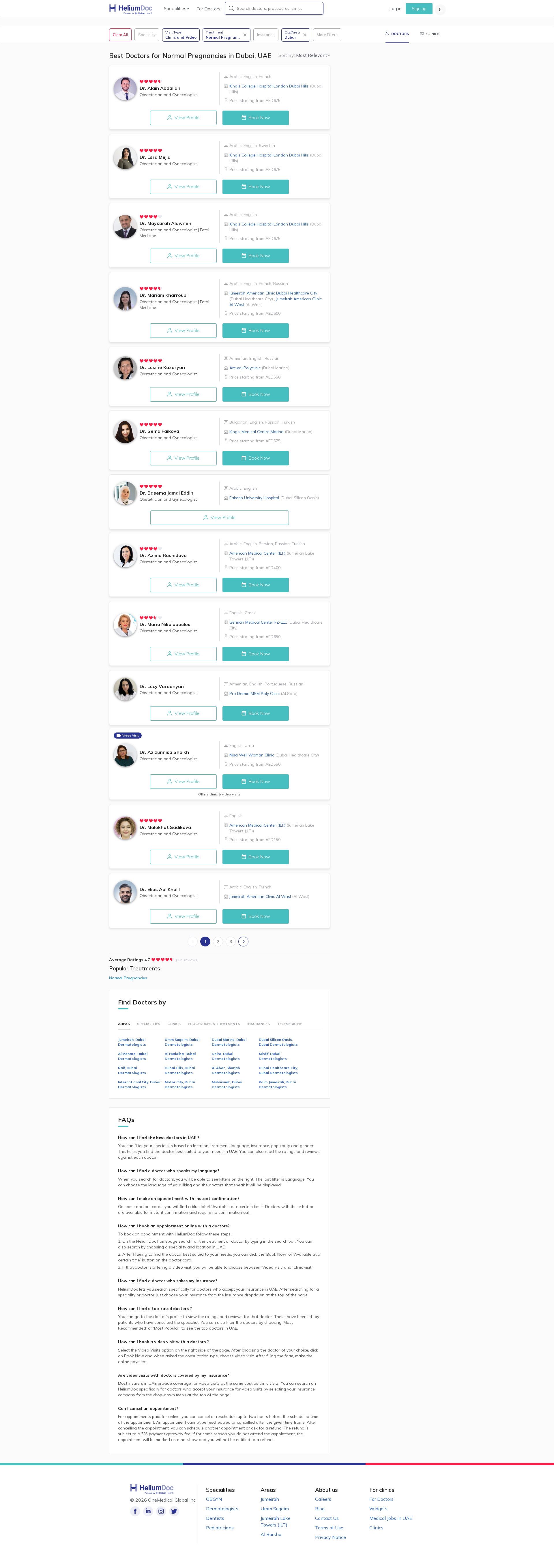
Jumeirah (270, 1499)
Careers (323, 1499)
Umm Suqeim (275, 1508)
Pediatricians (220, 1528)
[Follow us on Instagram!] (161, 1511)
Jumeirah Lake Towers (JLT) (276, 1521)
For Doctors (208, 9)
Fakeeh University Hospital (274, 497)
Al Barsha (271, 1534)
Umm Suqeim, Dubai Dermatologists (182, 1042)
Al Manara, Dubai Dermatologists (132, 1056)
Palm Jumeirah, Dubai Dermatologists (277, 1084)
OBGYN (214, 1499)
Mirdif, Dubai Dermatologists (273, 1056)
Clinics (376, 1528)
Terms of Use (329, 1528)
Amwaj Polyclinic (259, 367)
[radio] (142, 82)
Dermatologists (222, 1508)
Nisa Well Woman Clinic (274, 755)
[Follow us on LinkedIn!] (148, 1511)
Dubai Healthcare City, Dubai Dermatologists (278, 1070)
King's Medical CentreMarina (270, 431)
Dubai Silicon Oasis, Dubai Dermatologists (278, 1042)
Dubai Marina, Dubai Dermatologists (229, 1042)
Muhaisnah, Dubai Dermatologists (227, 1084)
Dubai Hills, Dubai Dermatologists (180, 1070)
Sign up (419, 8)
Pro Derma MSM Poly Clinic (263, 693)
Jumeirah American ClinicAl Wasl (269, 896)
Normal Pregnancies (128, 978)
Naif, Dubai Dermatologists (132, 1070)
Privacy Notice (330, 1537)
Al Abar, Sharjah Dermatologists (226, 1070)
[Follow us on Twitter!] (174, 1511)
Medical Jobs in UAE (390, 1518)
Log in (395, 8)
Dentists (215, 1518)
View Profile (186, 117)
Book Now (259, 117)
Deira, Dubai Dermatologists (226, 1056)
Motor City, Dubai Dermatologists (180, 1084)
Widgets (378, 1508)
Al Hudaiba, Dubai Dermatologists (180, 1056)
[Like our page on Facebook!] (135, 1511)
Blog (320, 1508)
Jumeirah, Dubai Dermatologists (132, 1042)
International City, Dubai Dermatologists (139, 1084)
